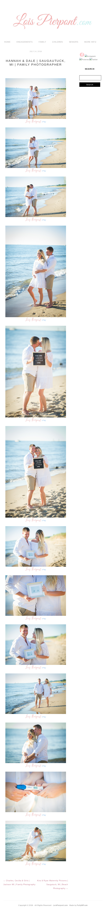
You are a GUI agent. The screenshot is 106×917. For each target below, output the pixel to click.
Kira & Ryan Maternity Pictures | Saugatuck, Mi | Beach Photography (52, 884)
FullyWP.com (82, 905)
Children (57, 42)
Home (7, 42)
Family (42, 42)
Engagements (25, 42)
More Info (90, 42)
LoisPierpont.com (60, 905)
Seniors (73, 42)
